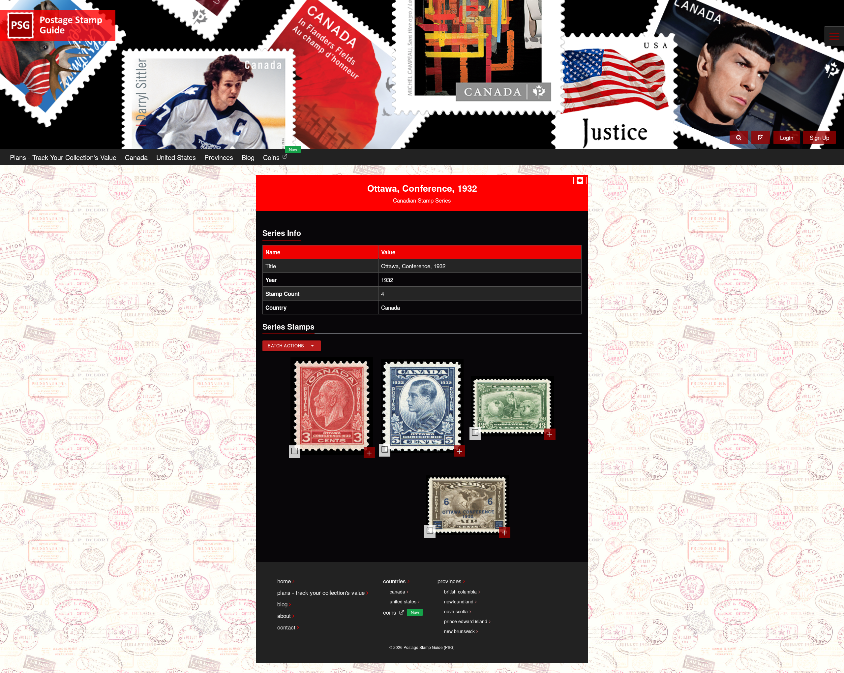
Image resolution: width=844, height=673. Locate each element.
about (284, 615)
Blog (248, 157)
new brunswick (459, 631)
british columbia (460, 591)
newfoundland (458, 601)
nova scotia (456, 611)
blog (282, 604)
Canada (136, 157)
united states (403, 601)
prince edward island (465, 621)
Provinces (218, 157)
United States (176, 157)
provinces (449, 581)
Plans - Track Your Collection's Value (63, 157)
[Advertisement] (377, 505)
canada (397, 591)
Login (786, 137)
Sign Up (819, 137)
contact (286, 627)
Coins (276, 155)
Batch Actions (286, 345)
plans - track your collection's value (321, 592)
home (284, 581)
